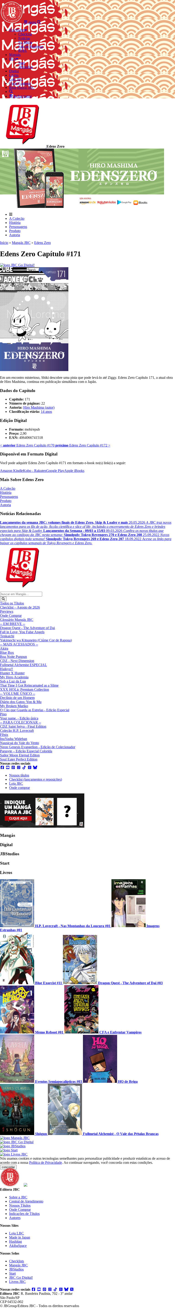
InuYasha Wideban (13, 739)
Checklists (16, 1261)
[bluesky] (35, 767)
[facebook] (2, 767)
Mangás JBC (21, 243)
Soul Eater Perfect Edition (18, 759)
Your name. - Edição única (19, 718)
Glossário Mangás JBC (16, 620)
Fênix (4, 735)
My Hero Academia (14, 677)
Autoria (14, 235)
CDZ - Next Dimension (17, 661)
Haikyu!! (6, 669)
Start (12, 1273)
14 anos (46, 411)
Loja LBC (16, 1233)
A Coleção (16, 218)
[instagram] (18, 767)
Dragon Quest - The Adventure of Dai (27, 628)
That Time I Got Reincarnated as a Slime (29, 685)
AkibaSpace (18, 1246)
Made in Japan (19, 1237)
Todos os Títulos (12, 603)
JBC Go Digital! (21, 1277)
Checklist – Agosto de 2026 (20, 607)
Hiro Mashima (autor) (38, 407)
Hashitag (15, 1241)
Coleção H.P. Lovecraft (17, 730)
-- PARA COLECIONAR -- (20, 722)
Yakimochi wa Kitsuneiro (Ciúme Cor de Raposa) (36, 640)
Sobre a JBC (18, 1197)
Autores (15, 1218)
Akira (4, 648)
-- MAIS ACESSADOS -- (19, 644)
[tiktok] (24, 767)
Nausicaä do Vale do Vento (19, 743)
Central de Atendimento (26, 1201)
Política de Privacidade (45, 1162)
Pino (3, 714)
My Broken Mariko (14, 706)
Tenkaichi (7, 636)
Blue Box (7, 652)
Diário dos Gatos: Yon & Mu (20, 702)
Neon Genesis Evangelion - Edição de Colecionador (37, 747)
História (15, 223)
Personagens (18, 227)
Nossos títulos (19, 775)
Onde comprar (19, 788)
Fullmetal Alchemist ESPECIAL (23, 665)
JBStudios (16, 1269)
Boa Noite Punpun (13, 657)
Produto (15, 231)
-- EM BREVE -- (12, 624)
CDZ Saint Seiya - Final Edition (23, 726)
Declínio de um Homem (17, 698)
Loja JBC (16, 783)
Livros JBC (17, 1282)
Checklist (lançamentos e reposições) (35, 779)
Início (4, 243)
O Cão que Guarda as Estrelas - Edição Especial (34, 710)
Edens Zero (42, 243)
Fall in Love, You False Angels (22, 632)
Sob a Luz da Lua (13, 681)
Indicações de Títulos (24, 1214)
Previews (6, 611)
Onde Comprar (11, 615)
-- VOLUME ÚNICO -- (17, 694)
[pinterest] (13, 767)
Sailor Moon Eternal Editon (20, 755)
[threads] (29, 767)
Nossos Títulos (20, 1205)
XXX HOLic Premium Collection (24, 689)
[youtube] (7, 767)
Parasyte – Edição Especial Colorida (26, 751)
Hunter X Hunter (12, 673)
